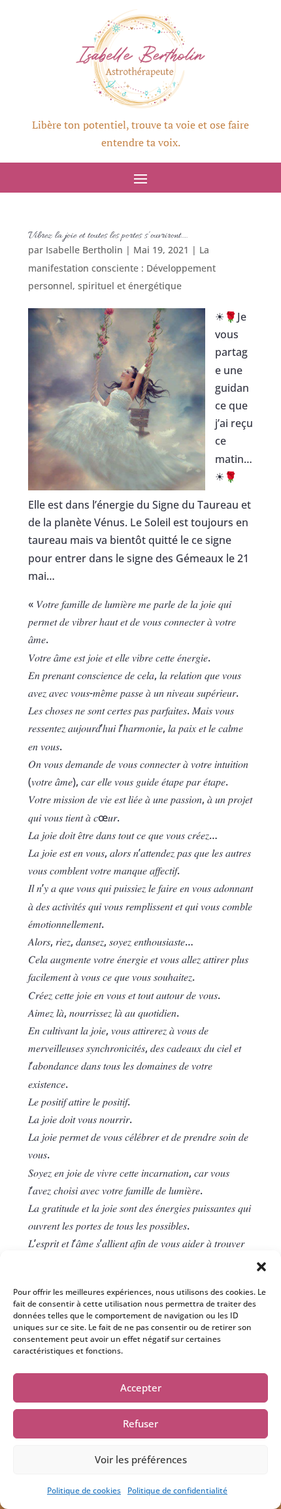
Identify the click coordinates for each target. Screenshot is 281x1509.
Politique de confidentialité (177, 1490)
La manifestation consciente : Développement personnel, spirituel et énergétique (122, 267)
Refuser (140, 1423)
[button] (261, 1266)
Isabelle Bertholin (84, 250)
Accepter (140, 1387)
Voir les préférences (141, 1459)
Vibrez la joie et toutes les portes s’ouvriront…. (108, 235)
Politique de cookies (84, 1490)
